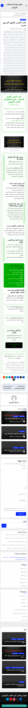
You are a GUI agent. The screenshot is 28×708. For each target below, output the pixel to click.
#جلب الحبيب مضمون (15, 66)
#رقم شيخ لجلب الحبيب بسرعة (20, 71)
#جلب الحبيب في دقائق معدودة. (9, 60)
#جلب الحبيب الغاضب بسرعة (12, 35)
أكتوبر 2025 (23, 575)
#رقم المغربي (5, 70)
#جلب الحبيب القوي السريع (14, 37)
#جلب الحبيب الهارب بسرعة (13, 39)
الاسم (24, 487)
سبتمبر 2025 (23, 579)
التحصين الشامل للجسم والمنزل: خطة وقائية (16, 548)
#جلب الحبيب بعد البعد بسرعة (20, 53)
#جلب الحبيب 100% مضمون (9, 32)
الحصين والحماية (22, 595)
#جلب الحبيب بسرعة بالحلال (15, 47)
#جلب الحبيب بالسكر (16, 40)
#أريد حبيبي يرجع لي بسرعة (19, 31)
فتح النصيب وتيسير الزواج (20, 609)
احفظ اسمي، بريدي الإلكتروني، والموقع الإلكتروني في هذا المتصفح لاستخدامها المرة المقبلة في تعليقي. (14, 509)
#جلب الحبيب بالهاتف (22, 44)
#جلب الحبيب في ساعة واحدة (20, 62)
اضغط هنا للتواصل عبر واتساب (14, 345)
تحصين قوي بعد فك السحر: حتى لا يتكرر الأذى (16, 534)
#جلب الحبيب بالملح (8, 42)
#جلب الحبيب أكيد (22, 34)
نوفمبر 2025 (23, 572)
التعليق (24, 468)
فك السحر (24, 616)
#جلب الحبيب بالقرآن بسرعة (17, 42)
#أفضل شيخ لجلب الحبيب (21, 32)
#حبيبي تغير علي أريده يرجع (14, 70)
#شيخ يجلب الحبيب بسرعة (21, 73)
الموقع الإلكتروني (22, 500)
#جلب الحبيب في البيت (21, 60)
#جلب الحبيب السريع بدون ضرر (12, 34)
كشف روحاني (23, 620)
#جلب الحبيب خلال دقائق (15, 57)
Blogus (23, 704)
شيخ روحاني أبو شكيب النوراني (14, 695)
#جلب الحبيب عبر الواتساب (16, 58)
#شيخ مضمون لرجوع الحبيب (7, 71)
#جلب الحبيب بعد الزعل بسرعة (17, 55)
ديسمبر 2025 (23, 568)
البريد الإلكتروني (22, 494)
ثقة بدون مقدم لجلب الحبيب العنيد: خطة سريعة (15, 538)
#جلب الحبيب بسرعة (15, 45)
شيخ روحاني (15, 416)
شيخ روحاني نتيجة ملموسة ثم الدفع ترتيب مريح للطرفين (14, 545)
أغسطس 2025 (23, 582)
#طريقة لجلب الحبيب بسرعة (9, 73)
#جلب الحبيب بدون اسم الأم (11, 44)
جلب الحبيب (23, 19)
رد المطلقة (24, 602)
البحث (24, 521)
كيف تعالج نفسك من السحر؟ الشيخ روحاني (17, 541)
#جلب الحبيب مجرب (13, 65)
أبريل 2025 (23, 586)
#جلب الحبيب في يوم (9, 62)
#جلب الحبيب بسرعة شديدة (13, 48)
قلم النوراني (20, 28)
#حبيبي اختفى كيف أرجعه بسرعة (14, 68)
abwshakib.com (12, 104)
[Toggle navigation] (26, 5)
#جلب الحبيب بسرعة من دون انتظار (11, 52)
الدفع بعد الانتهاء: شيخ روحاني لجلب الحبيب (14, 450)
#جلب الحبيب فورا (6, 58)
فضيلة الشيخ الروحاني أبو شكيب (19, 613)
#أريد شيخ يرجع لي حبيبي (9, 31)
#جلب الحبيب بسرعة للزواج (12, 50)
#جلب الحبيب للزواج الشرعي (12, 63)
